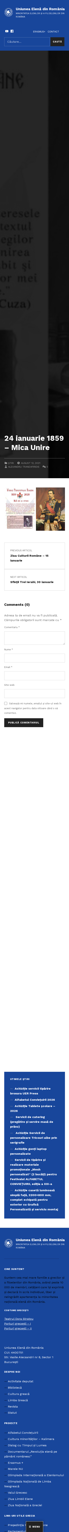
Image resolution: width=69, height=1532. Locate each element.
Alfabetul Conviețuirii (23, 1432)
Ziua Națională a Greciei (25, 1505)
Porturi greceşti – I (17, 1323)
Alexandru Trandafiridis (23, 466)
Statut (12, 1412)
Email (8, 667)
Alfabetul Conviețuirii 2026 (35, 1099)
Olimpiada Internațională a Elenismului (36, 1475)
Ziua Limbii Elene (20, 1499)
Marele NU (15, 1469)
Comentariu (12, 627)
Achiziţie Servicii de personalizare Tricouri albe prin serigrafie (33, 1137)
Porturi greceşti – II (18, 1328)
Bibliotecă (15, 1387)
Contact (53, 31)
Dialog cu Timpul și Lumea (27, 1445)
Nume (8, 649)
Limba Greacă (18, 1400)
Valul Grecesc (17, 1492)
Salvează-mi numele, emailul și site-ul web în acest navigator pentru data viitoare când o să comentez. (32, 708)
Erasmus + (15, 1462)
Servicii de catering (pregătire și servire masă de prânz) (31, 1121)
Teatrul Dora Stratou (18, 1319)
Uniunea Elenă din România (40, 9)
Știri (11, 463)
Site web (9, 685)
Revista (13, 1406)
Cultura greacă (18, 1394)
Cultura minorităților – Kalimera (31, 1439)
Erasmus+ (39, 31)
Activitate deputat (20, 1381)
